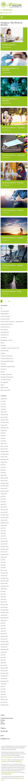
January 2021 (4, 575)
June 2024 (3, 467)
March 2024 (4, 475)
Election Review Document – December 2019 (12, 321)
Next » (9, 301)
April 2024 (3, 472)
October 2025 (4, 425)
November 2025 (5, 422)
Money (2, 342)
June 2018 (3, 657)
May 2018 (3, 660)
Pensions (3, 353)
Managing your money (6, 340)
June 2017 (3, 689)
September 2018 (5, 649)
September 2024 (5, 459)
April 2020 (3, 599)
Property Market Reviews (7, 361)
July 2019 (3, 623)
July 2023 (3, 496)
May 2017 (3, 691)
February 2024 (4, 478)
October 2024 (4, 457)
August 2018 (4, 652)
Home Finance (4, 329)
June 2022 (3, 530)
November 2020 (5, 581)
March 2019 (4, 633)
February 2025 (4, 446)
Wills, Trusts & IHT (5, 390)
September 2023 (5, 491)
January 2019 (4, 639)
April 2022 (3, 536)
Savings (2, 372)
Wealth (2, 385)
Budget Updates (5, 313)
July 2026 (3, 401)
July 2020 (3, 591)
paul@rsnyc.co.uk (7, 12)
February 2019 (4, 636)
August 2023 (4, 493)
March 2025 (4, 443)
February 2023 (4, 509)
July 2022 (3, 528)
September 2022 (5, 523)
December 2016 (4, 705)
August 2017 (4, 684)
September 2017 (5, 681)
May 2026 (3, 406)
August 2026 (4, 398)
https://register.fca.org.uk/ (7, 757)
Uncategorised (4, 382)
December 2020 (4, 578)
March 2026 (4, 412)
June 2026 (3, 404)
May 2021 (3, 565)
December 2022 (4, 515)
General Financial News (7, 324)
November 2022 (5, 517)
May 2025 (3, 438)
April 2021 (3, 567)
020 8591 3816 (7, 10)
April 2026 (3, 409)
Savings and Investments (7, 377)
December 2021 (4, 546)
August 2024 (4, 462)
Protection (3, 364)
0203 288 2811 (18, 761)
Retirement (3, 369)
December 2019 (4, 610)
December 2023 (4, 483)
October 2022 (4, 520)
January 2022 (4, 544)
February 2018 (4, 668)
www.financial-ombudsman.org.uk (9, 772)
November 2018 (5, 644)
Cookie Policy (17, 778)
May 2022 (3, 533)
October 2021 (4, 552)
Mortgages (3, 345)
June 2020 (3, 594)
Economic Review (5, 319)
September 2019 (5, 618)
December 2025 (4, 420)
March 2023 (4, 507)
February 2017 (4, 699)
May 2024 (3, 470)
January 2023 (4, 512)
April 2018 (3, 662)
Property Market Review (7, 358)
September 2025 (5, 427)
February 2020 (4, 604)
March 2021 (4, 570)
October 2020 (4, 583)
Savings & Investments (6, 374)
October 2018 (4, 647)
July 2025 (3, 433)
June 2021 (3, 562)
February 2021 (4, 573)
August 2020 (4, 589)
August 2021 (4, 557)
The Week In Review (6, 379)
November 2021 (5, 549)
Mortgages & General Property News (10, 348)
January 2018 (4, 670)
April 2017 (3, 694)
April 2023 (3, 504)
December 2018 (4, 641)
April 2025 (3, 441)
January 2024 (4, 480)
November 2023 (5, 486)
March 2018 (4, 665)
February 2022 (4, 541)
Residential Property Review (8, 366)
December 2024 (4, 451)
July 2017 (3, 686)
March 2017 (4, 697)
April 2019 (3, 631)
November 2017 (5, 676)
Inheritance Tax (5, 335)
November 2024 (5, 454)
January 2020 (4, 607)
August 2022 (4, 525)
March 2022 (4, 538)
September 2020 (5, 586)
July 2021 (3, 559)
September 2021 (5, 554)
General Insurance (5, 327)
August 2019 (4, 620)
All (1, 308)
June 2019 (3, 625)
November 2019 (5, 612)
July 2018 (3, 655)
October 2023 (4, 488)
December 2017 (4, 673)
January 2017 (4, 702)
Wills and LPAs (4, 387)
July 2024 (3, 464)
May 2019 (3, 628)
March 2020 (4, 602)
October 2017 (4, 678)
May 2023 (3, 501)
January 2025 (4, 449)
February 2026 (4, 414)
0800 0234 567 (8, 774)
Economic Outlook (5, 316)
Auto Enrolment (5, 311)
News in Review (5, 350)
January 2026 (4, 417)
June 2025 (3, 435)
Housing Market (5, 332)
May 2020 (3, 596)
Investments (4, 337)
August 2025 (4, 430)
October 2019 (4, 615)
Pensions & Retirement (6, 356)
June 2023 (3, 499)
